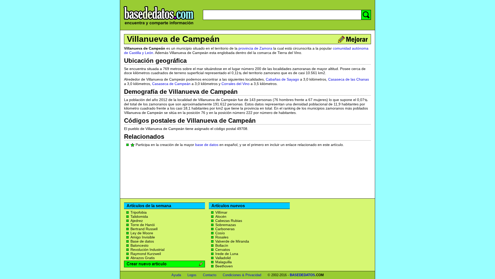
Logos (191, 275)
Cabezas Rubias (228, 221)
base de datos (206, 145)
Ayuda (176, 275)
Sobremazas (225, 225)
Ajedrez (136, 221)
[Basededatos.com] (158, 25)
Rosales (221, 237)
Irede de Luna (226, 254)
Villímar (221, 212)
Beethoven (224, 266)
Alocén (220, 216)
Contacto (209, 275)
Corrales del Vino (235, 84)
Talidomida (139, 216)
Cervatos (222, 249)
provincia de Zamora (255, 48)
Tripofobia (138, 212)
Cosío (220, 233)
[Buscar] (366, 15)
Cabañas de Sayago (282, 79)
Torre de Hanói (142, 225)
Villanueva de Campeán (173, 39)
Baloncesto (139, 245)
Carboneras (225, 229)
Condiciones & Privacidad (242, 275)
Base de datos (142, 241)
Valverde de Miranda (232, 241)
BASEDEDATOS (302, 275)
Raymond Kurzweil (145, 254)
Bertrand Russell (144, 229)
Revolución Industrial (147, 249)
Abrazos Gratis (142, 258)
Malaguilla (223, 262)
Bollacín (221, 245)
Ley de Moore (141, 233)
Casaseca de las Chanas (348, 79)
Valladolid (223, 258)
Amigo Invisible (142, 237)
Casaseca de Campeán (171, 84)
